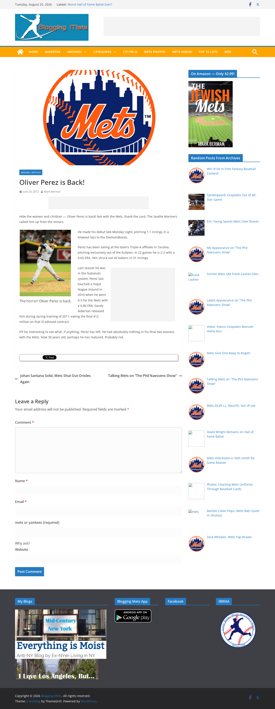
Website (21, 549)
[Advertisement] (182, 26)
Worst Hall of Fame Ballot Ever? (90, 4)
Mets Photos (154, 52)
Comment (24, 422)
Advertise (53, 52)
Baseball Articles (31, 172)
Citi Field (130, 52)
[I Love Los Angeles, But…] (56, 661)
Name (21, 481)
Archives (74, 52)
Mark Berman (52, 191)
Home (33, 52)
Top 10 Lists (208, 52)
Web (228, 52)
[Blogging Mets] (20, 52)
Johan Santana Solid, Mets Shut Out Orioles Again (55, 378)
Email (21, 501)
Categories (102, 52)
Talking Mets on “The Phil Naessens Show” (142, 375)
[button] (84, 52)
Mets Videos (182, 52)
